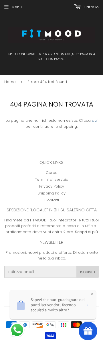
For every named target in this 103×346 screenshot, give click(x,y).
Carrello (90, 7)
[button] (18, 331)
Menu (16, 7)
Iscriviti (87, 272)
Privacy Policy (51, 186)
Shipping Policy (51, 193)
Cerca (52, 172)
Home (10, 81)
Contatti (51, 200)
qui (95, 120)
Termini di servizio (51, 179)
